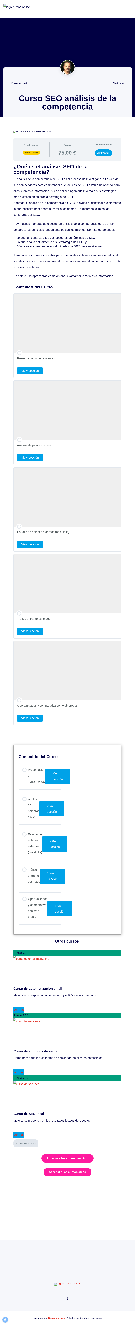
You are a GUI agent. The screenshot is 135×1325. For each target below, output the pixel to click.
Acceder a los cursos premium (67, 1158)
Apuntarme (103, 153)
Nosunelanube (56, 1318)
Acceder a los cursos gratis (67, 1172)
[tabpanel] (68, 221)
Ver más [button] (19, 1009)
